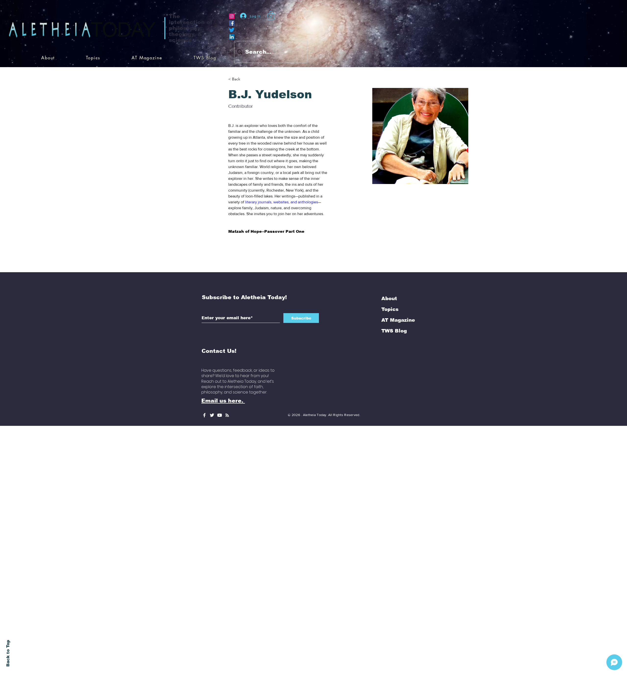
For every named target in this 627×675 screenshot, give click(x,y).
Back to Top (8, 653)
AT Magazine (398, 357)
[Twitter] (231, 30)
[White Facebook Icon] (204, 452)
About (389, 335)
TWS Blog (394, 367)
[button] (271, 15)
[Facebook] (231, 23)
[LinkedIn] (231, 36)
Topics (389, 346)
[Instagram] (231, 16)
